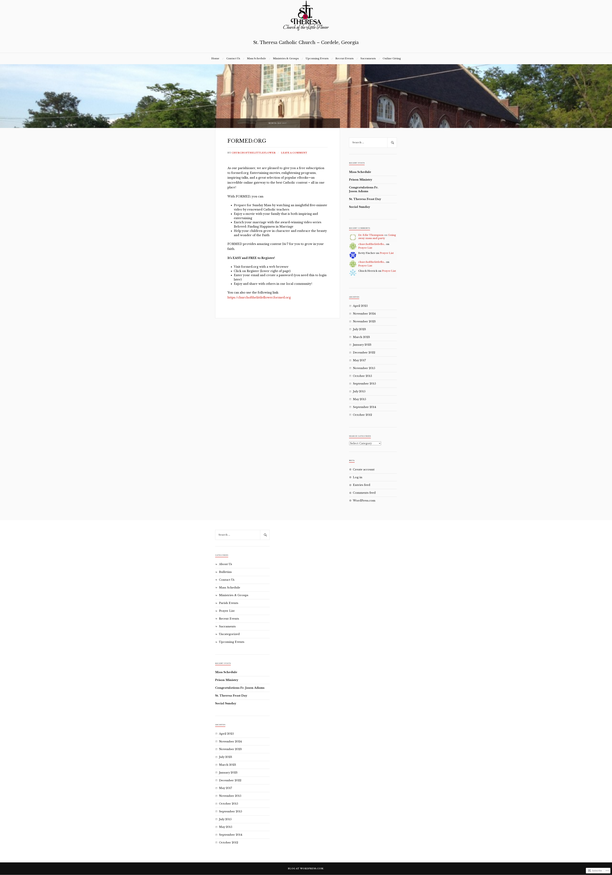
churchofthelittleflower (254, 153)
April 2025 (360, 306)
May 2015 (359, 399)
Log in (357, 477)
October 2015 (362, 376)
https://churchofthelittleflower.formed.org (259, 297)
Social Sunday (359, 207)
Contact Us (233, 58)
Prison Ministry (360, 179)
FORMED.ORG (246, 141)
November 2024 (364, 313)
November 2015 (364, 368)
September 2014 (364, 407)
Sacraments (368, 58)
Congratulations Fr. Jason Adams (363, 189)
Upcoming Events (317, 58)
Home (215, 58)
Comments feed (364, 492)
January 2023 (362, 344)
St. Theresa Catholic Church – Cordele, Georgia (306, 42)
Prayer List (365, 247)
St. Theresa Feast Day (365, 199)
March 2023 (361, 337)
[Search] (392, 143)
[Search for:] (373, 143)
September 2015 (364, 383)
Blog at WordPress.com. (306, 868)
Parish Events (228, 603)
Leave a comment (294, 153)
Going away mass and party (377, 236)
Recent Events (344, 58)
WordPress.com (364, 500)
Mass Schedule (256, 58)
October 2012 (362, 415)
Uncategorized (229, 634)
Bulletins (225, 572)
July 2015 (359, 391)
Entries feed (361, 485)
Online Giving (392, 58)
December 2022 (364, 352)
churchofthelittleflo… (371, 244)
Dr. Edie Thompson (370, 234)
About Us (225, 564)
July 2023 (359, 329)
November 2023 (364, 321)
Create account (364, 469)
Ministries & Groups (286, 58)
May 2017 (359, 360)
